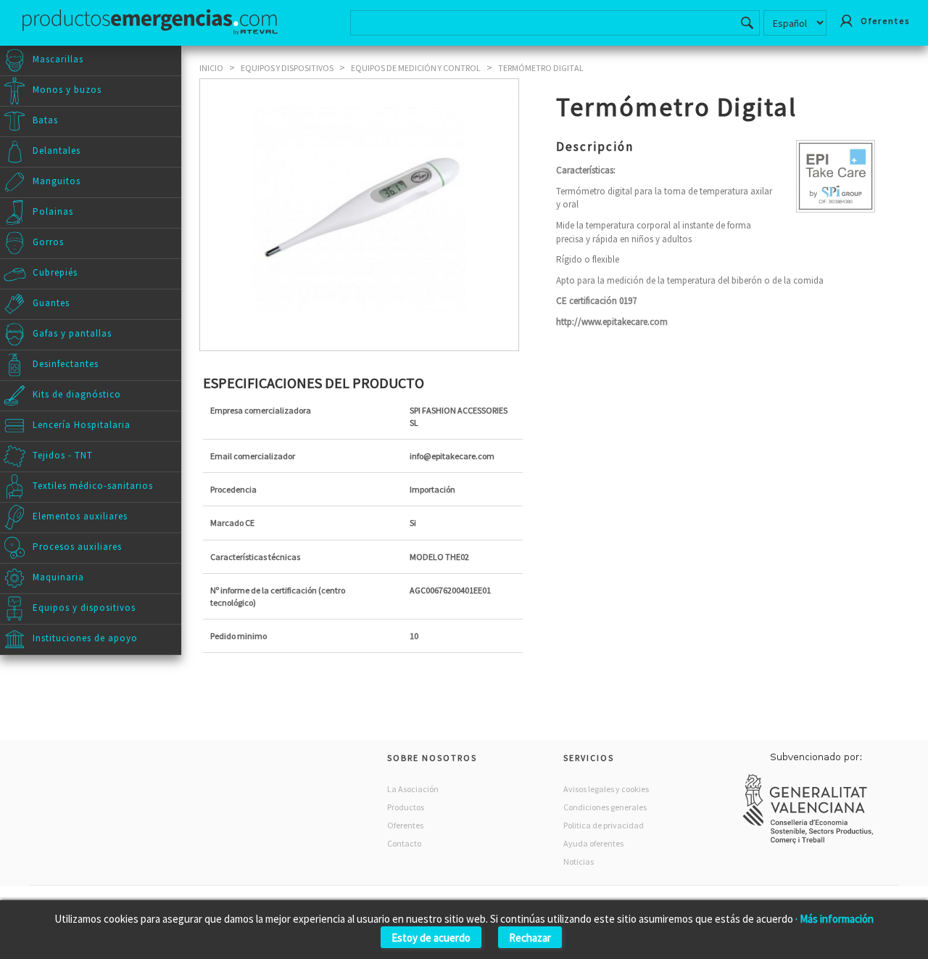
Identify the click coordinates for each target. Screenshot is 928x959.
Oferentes (405, 825)
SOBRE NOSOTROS (432, 757)
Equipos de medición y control (416, 67)
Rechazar (530, 937)
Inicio (211, 67)
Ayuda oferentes (593, 843)
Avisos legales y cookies (606, 788)
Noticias (578, 861)
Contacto (404, 843)
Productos (405, 807)
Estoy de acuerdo (431, 937)
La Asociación (413, 788)
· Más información (834, 919)
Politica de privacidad (603, 825)
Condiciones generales (605, 807)
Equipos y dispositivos (287, 67)
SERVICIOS (588, 757)
